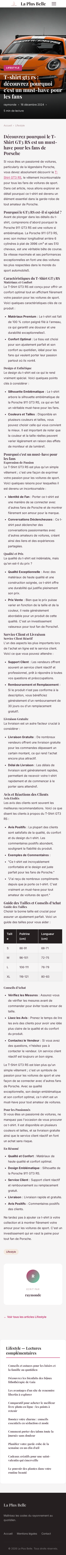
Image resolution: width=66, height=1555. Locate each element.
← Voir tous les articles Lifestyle (25, 1317)
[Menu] (54, 4)
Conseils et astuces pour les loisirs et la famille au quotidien (32, 1367)
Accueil (8, 125)
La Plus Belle (33, 4)
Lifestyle (12, 67)
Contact (46, 1533)
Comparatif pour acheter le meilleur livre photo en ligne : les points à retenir (31, 1407)
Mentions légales (27, 1533)
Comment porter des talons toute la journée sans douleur (31, 1433)
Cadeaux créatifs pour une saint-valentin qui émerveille (29, 1458)
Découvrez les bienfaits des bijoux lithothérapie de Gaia (30, 1380)
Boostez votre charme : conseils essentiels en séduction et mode (28, 1421)
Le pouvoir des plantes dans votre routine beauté (29, 1470)
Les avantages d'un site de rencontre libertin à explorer (31, 1392)
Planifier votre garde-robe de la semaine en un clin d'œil (28, 1446)
